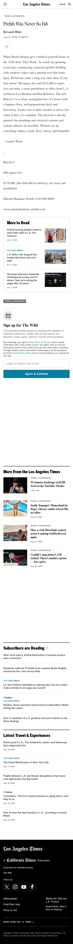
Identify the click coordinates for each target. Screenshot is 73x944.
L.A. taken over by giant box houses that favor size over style (22, 257)
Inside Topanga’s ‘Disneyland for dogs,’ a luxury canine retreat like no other (49, 509)
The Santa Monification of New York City (26, 762)
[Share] (7, 46)
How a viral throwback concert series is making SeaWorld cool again (48, 534)
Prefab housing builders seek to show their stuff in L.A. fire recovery (24, 233)
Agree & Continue (36, 374)
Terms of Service (42, 342)
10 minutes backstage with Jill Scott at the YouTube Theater (48, 484)
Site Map (7, 873)
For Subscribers (15, 250)
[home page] (36, 4)
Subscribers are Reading (23, 647)
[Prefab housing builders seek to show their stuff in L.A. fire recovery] (55, 235)
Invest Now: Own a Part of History (56, 908)
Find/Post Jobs (11, 904)
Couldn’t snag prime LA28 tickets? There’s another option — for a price (48, 558)
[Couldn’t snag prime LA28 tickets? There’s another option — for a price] (15, 558)
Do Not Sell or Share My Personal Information (39, 936)
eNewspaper (10, 899)
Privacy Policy (25, 353)
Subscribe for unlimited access (18, 868)
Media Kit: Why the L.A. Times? (56, 900)
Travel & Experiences (14, 16)
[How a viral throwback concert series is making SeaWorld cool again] (15, 533)
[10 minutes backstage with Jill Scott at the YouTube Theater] (15, 485)
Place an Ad (10, 910)
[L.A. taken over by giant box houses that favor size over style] (55, 257)
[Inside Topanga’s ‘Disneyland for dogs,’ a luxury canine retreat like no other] (15, 508)
